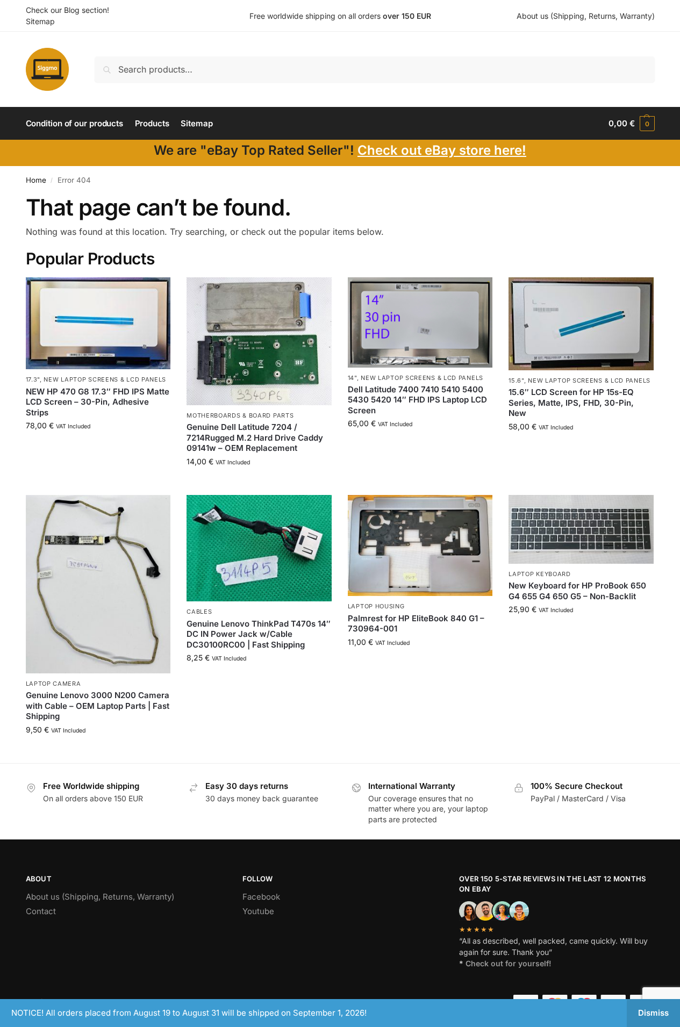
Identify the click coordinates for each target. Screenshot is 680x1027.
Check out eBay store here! (441, 150)
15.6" (516, 380)
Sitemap (40, 21)
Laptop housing (376, 606)
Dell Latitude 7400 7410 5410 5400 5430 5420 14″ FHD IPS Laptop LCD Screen (417, 399)
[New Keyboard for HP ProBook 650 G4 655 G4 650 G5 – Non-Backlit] (581, 529)
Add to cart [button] (98, 448)
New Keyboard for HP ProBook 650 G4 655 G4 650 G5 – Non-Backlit (577, 590)
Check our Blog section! (67, 10)
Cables (199, 611)
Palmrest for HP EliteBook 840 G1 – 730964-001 (416, 623)
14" (352, 378)
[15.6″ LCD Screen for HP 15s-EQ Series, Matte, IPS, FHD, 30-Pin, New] (581, 323)
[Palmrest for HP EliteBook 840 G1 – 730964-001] (420, 546)
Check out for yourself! (509, 963)
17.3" (33, 379)
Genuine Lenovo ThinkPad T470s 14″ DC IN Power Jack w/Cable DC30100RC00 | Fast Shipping (259, 634)
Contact (41, 911)
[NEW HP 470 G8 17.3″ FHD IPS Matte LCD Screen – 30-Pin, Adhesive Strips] (98, 323)
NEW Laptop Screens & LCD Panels (105, 379)
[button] (631, 123)
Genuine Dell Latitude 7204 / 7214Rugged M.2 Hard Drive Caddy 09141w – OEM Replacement (255, 437)
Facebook (261, 897)
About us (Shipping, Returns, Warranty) (586, 15)
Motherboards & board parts (240, 415)
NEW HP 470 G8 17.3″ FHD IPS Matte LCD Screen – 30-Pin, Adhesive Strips (97, 402)
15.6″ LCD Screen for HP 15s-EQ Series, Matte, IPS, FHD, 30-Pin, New (571, 402)
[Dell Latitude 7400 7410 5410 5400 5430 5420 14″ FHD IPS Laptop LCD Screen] (420, 322)
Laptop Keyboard (540, 574)
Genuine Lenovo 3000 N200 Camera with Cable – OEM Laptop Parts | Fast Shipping (97, 705)
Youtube (258, 911)
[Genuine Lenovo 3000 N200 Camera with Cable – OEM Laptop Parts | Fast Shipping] (98, 584)
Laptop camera (53, 683)
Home (36, 180)
